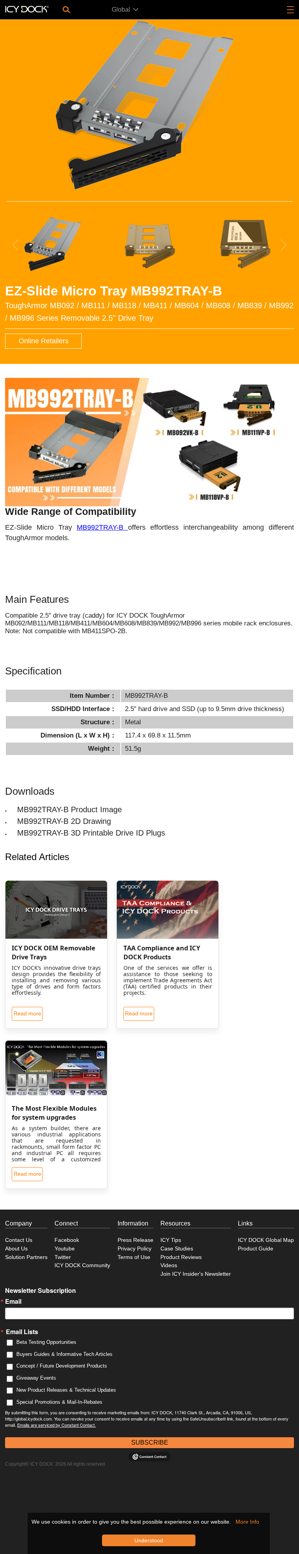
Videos (168, 1265)
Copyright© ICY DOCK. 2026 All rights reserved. (55, 1464)
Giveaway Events (36, 1378)
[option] (149, 105)
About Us (16, 1248)
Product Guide (255, 1248)
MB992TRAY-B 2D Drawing (64, 821)
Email (13, 1301)
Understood (148, 1540)
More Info (247, 1522)
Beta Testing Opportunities (46, 1342)
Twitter (63, 1257)
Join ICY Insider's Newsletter (195, 1274)
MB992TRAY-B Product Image (69, 809)
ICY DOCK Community (82, 1265)
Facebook (67, 1240)
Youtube (65, 1248)
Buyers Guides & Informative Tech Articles (64, 1354)
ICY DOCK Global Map (266, 1240)
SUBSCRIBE (149, 1442)
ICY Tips (170, 1240)
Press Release (135, 1240)
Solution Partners (26, 1257)
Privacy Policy (134, 1248)
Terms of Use (134, 1257)
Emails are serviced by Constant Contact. (56, 1425)
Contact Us (18, 1240)
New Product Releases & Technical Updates (66, 1390)
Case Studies (176, 1248)
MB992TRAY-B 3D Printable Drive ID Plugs (91, 833)
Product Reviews (181, 1257)
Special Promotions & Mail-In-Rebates (59, 1402)
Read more (27, 1013)
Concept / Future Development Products (61, 1366)
